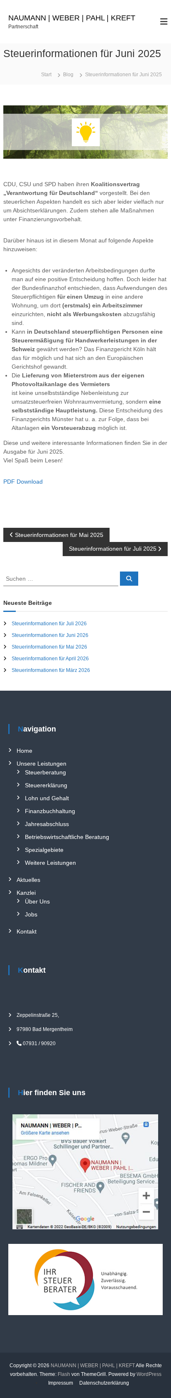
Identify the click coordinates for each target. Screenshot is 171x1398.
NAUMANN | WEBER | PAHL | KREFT (71, 18)
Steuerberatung (45, 772)
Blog (68, 74)
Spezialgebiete (44, 849)
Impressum (60, 1383)
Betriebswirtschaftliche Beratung (67, 837)
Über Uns (37, 901)
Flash (64, 1374)
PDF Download (23, 481)
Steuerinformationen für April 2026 (50, 659)
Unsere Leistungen (41, 763)
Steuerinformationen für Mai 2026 (49, 647)
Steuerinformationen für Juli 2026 (49, 624)
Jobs (31, 914)
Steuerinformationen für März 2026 (51, 670)
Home (24, 750)
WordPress (149, 1374)
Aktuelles (28, 879)
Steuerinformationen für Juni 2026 (50, 635)
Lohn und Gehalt (47, 798)
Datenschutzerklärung (104, 1383)
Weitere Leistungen (50, 862)
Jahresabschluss (47, 824)
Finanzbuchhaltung (50, 811)
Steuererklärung (46, 785)
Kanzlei (26, 892)
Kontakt (27, 931)
